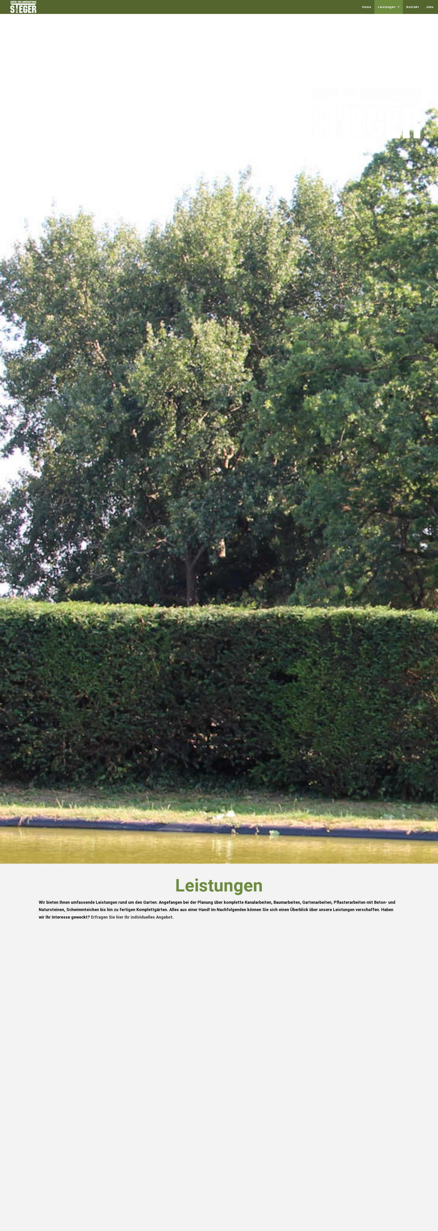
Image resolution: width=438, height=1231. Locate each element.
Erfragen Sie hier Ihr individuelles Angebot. (132, 917)
